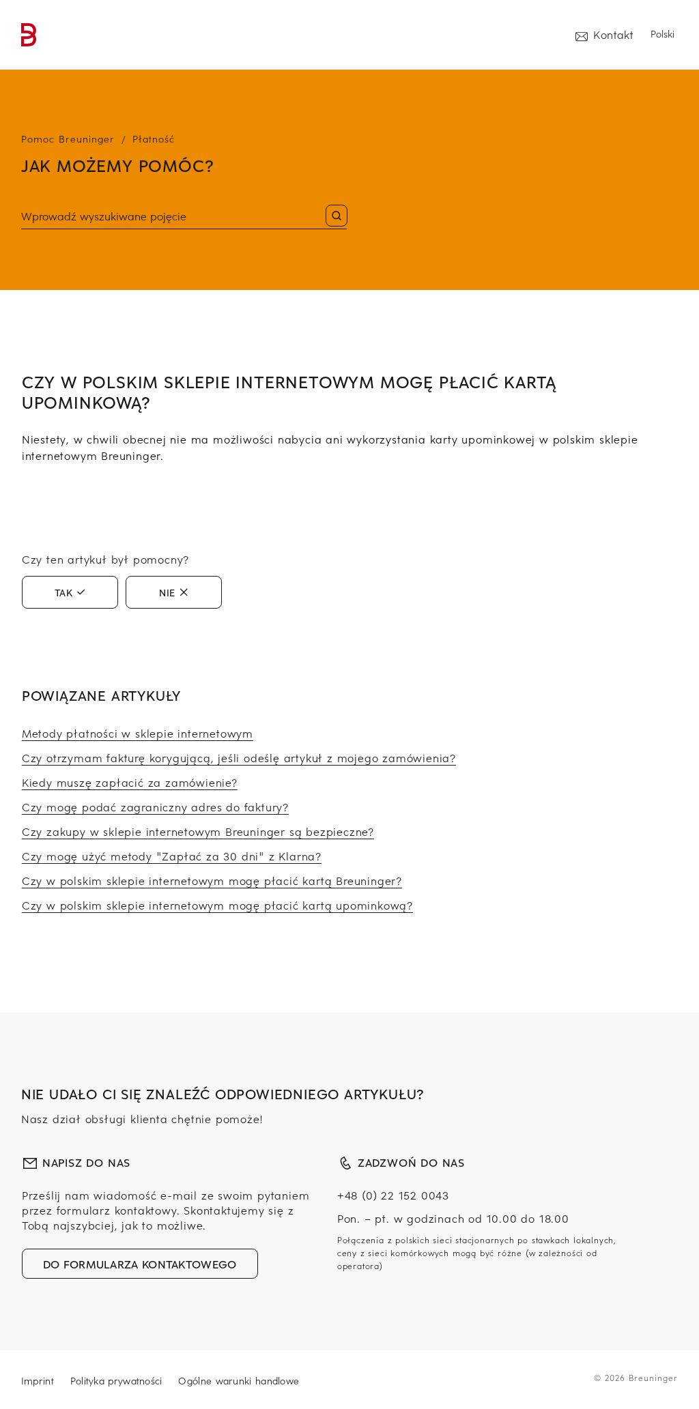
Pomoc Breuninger (68, 138)
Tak (64, 592)
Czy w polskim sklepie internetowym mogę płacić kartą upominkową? (217, 904)
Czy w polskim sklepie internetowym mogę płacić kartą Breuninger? (212, 880)
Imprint (37, 1380)
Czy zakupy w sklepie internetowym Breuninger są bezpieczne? (198, 831)
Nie (167, 592)
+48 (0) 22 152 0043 (393, 1194)
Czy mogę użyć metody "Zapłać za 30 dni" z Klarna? (172, 855)
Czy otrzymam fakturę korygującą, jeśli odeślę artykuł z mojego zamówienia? (239, 757)
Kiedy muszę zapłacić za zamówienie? (130, 781)
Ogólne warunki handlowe (238, 1380)
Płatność (153, 138)
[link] (29, 35)
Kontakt (613, 34)
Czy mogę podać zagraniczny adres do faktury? (155, 806)
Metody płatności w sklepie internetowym (137, 732)
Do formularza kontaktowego (140, 1263)
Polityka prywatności (116, 1380)
